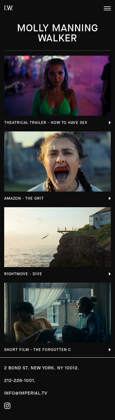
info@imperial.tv (25, 393)
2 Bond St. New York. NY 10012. (41, 368)
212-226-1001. (19, 380)
